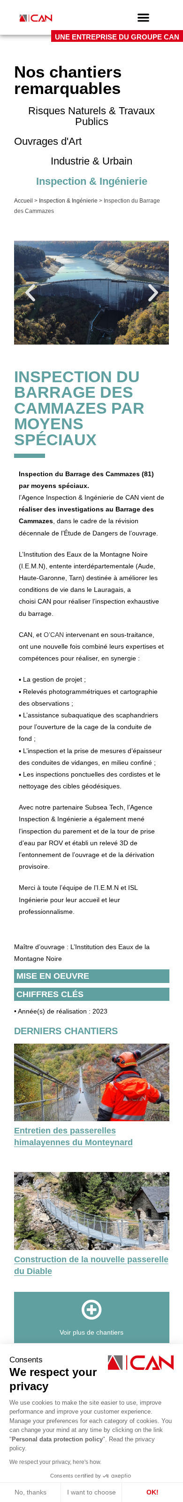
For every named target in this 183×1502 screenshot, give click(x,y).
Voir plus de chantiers (91, 1332)
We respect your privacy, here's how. (55, 1462)
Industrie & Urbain (91, 161)
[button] (143, 17)
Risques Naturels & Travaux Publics (91, 116)
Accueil (23, 200)
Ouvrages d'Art (48, 141)
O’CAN (54, 634)
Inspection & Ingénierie (91, 181)
